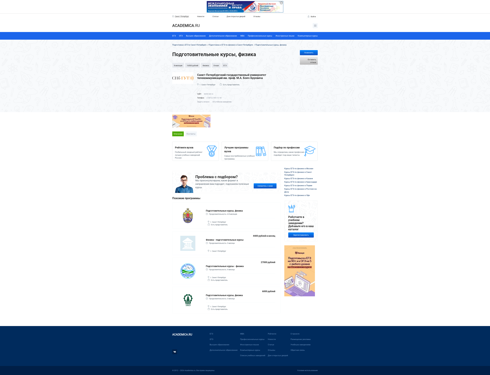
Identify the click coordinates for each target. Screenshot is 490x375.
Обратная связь (298, 350)
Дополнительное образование (223, 36)
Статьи (215, 16)
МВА (242, 334)
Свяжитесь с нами (265, 186)
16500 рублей (192, 66)
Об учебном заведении (221, 102)
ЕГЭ (174, 36)
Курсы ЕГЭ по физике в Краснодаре (300, 182)
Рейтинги (272, 334)
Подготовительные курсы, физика (224, 210)
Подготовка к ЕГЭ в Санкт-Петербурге (189, 45)
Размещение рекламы (301, 339)
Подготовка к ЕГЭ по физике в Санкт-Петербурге (231, 45)
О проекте (295, 334)
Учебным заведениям (300, 345)
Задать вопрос (203, 102)
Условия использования (307, 370)
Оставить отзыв (312, 61)
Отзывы (256, 16)
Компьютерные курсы (308, 36)
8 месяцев (178, 66)
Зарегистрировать (301, 235)
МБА (242, 36)
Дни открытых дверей (236, 16)
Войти (313, 17)
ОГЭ (181, 36)
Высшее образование (196, 36)
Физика (206, 66)
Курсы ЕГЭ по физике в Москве (298, 168)
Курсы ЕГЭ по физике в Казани (298, 178)
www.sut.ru (208, 94)
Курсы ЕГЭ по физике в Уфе (297, 195)
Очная (216, 66)
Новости (200, 16)
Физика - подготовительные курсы (225, 239)
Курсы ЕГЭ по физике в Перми (298, 185)
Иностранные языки (285, 36)
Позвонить (308, 53)
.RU (186, 25)
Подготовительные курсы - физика (225, 266)
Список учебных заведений (252, 355)
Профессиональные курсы (260, 36)
